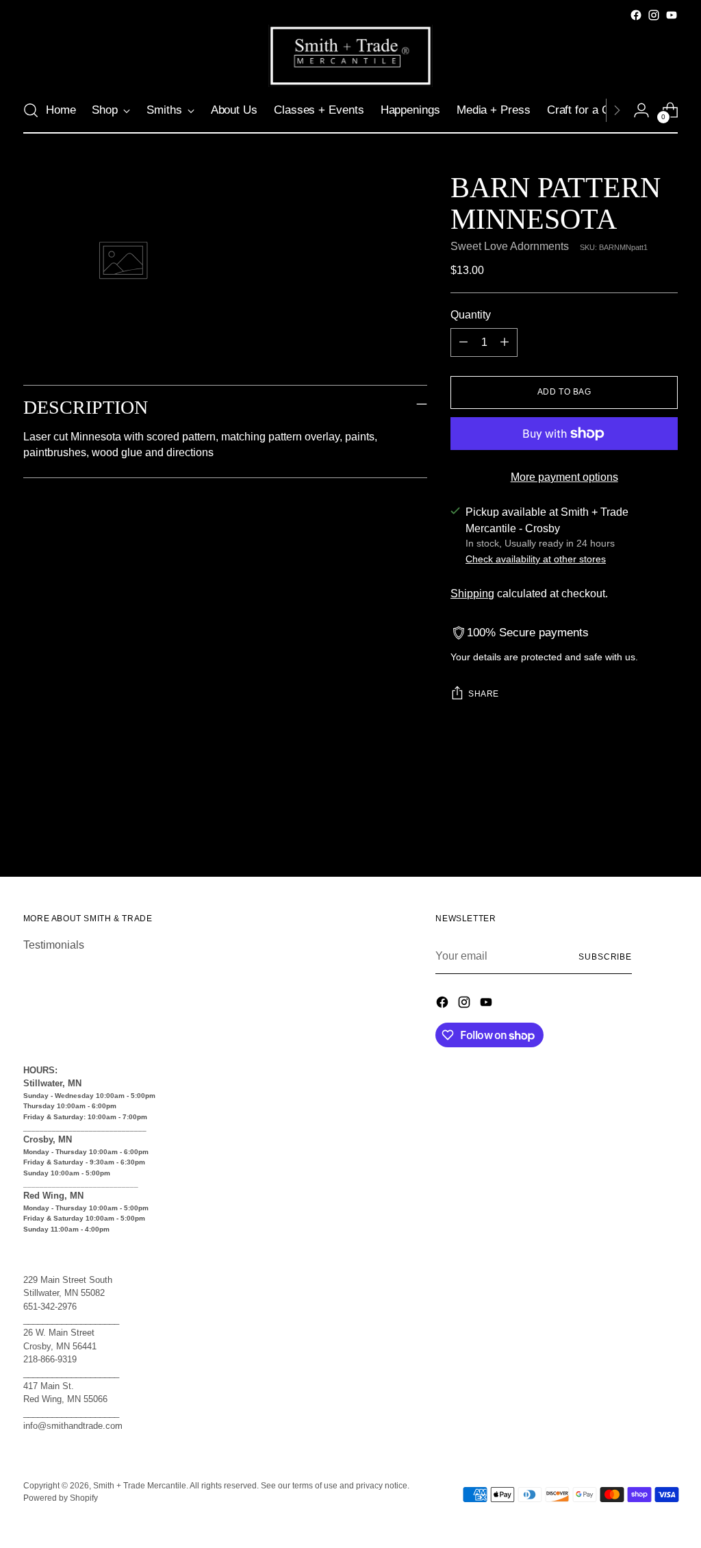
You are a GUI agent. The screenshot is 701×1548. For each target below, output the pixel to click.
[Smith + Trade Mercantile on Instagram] (654, 15)
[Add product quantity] (504, 342)
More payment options (564, 477)
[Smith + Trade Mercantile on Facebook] (636, 15)
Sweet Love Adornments (509, 246)
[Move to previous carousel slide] (634, 830)
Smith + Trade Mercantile (139, 1485)
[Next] (617, 110)
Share (483, 694)
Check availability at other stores (536, 558)
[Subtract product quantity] (463, 342)
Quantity (470, 315)
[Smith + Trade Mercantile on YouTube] (671, 15)
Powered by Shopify (60, 1498)
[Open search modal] (30, 110)
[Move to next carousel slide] (666, 829)
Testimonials (53, 945)
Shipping (472, 593)
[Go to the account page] (641, 110)
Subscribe (605, 957)
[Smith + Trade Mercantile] (350, 56)
